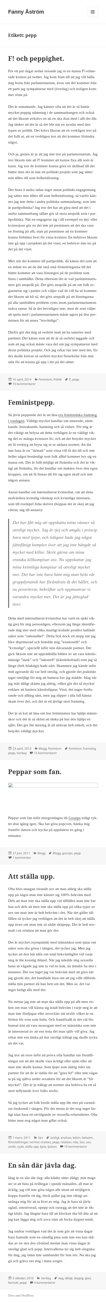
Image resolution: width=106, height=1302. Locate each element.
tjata (43, 1146)
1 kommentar (22, 857)
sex (88, 1142)
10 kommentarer (24, 384)
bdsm (76, 1138)
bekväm (87, 1138)
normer (34, 1142)
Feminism (45, 379)
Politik (57, 379)
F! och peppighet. (36, 58)
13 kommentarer (45, 753)
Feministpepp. (31, 402)
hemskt (13, 1282)
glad (88, 1278)
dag (60, 1278)
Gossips (75, 818)
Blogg (43, 748)
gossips (67, 853)
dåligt (68, 1278)
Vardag (21, 753)
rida (75, 1142)
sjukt (20, 1146)
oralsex (46, 1142)
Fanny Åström (26, 12)
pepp (75, 379)
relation (66, 1142)
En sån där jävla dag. (42, 1165)
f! (70, 379)
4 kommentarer (44, 1282)
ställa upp (31, 1146)
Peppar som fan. (35, 771)
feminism (75, 748)
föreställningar (18, 1142)
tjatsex (52, 1146)
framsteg (89, 748)
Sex (40, 1138)
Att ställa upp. (31, 876)
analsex (66, 1138)
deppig (78, 1278)
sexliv (12, 1146)
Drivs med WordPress (21, 1295)
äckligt (54, 1138)
